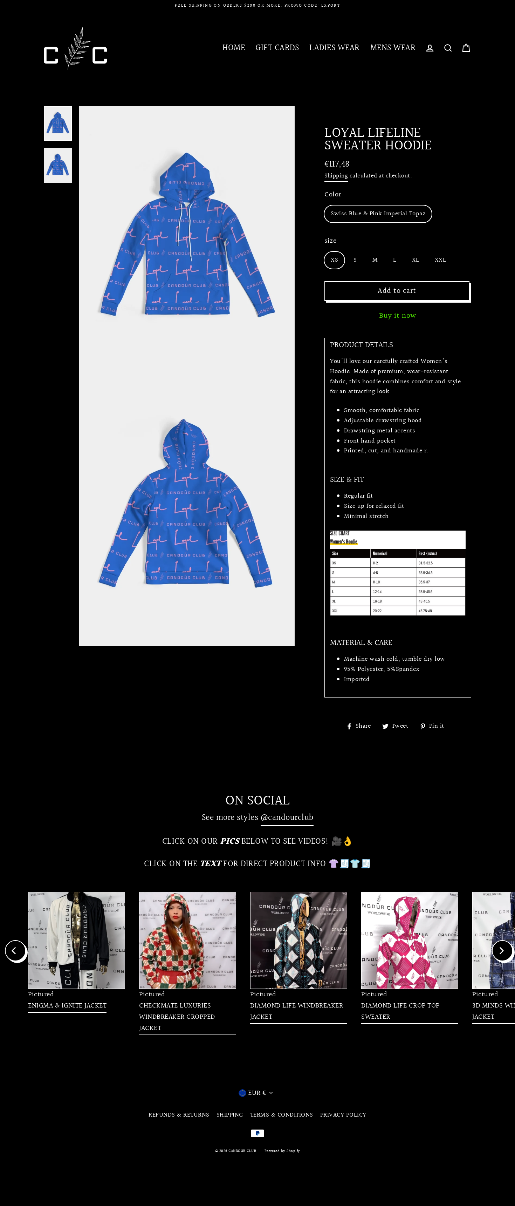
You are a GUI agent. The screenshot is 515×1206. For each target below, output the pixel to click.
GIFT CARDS (277, 48)
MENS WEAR (393, 48)
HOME (233, 48)
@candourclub (287, 817)
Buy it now (398, 316)
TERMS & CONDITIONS (281, 1115)
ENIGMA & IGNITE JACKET (67, 1005)
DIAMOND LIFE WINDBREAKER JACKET (296, 1011)
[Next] (502, 950)
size (330, 241)
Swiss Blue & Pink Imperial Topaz (378, 214)
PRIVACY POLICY (343, 1115)
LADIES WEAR (334, 48)
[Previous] (15, 950)
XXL (440, 260)
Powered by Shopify (282, 1151)
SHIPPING (230, 1115)
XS (334, 260)
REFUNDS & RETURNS (179, 1115)
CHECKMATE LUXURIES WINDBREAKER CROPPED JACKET (177, 1017)
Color (332, 194)
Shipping (336, 176)
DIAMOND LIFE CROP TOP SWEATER (400, 1011)
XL (415, 260)
